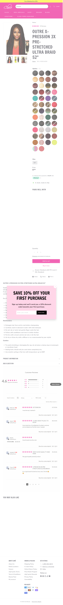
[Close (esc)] (54, 286)
